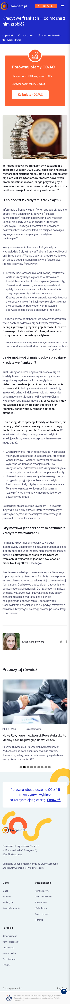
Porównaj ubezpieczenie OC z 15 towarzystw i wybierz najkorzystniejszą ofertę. (35, 795)
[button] (7, 722)
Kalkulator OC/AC (30, 94)
